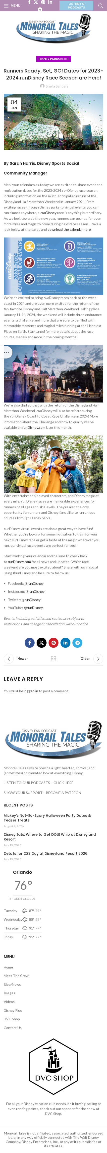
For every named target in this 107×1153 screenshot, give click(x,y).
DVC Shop (12, 1019)
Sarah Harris (22, 163)
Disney (48, 212)
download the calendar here (69, 229)
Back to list (53, 659)
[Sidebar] (6, 352)
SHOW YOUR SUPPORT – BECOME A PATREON (42, 792)
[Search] (101, 6)
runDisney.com (33, 427)
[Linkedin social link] (65, 643)
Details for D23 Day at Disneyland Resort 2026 (45, 853)
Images (9, 993)
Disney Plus (13, 1010)
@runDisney (34, 583)
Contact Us (13, 1028)
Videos (9, 1002)
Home (8, 967)
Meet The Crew (16, 976)
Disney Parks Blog (53, 59)
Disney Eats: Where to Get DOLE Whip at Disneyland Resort (50, 837)
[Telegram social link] (40, 9)
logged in (31, 691)
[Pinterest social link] (53, 643)
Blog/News (12, 984)
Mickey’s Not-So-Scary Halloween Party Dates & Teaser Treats (47, 818)
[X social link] (42, 643)
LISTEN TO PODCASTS (76, 5)
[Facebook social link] (30, 643)
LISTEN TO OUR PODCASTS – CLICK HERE (38, 782)
